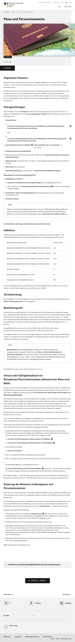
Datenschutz (7, 636)
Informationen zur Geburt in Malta (54, 214)
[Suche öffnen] (59, 5)
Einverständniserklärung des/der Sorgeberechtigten (24, 468)
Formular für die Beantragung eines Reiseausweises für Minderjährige (30, 443)
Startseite (6, 12)
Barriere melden (47, 636)
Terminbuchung (45, 506)
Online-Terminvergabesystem (13, 301)
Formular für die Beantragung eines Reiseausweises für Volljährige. (29, 439)
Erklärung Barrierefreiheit (32, 636)
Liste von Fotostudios (52, 145)
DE (66, 2)
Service (13, 12)
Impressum (18, 636)
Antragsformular (36, 514)
